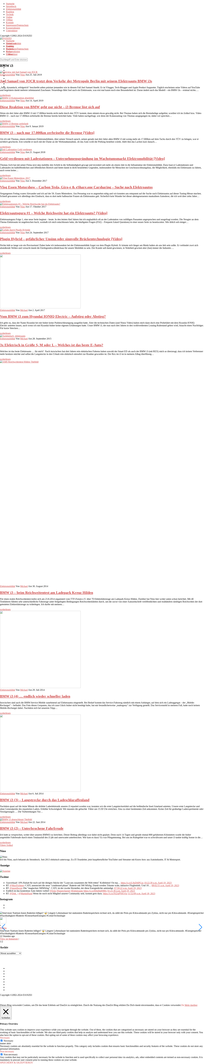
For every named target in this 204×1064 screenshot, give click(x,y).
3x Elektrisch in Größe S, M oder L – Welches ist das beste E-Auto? (51, 345)
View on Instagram (9, 939)
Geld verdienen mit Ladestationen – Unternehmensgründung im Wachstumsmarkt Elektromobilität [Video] (82, 159)
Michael (24, 310)
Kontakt (10, 22)
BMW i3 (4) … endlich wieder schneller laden (35, 696)
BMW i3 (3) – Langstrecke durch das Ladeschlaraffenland (44, 800)
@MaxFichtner (17, 885)
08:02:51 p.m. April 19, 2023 (165, 885)
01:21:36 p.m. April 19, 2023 (121, 891)
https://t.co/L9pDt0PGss (132, 882)
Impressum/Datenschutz (17, 25)
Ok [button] (182, 1005)
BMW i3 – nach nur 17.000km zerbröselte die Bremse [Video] (47, 133)
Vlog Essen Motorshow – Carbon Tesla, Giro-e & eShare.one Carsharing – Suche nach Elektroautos (76, 187)
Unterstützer (11, 30)
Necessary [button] (5, 1037)
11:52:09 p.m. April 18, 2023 (141, 893)
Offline (9, 20)
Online (9, 17)
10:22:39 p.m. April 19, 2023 (158, 882)
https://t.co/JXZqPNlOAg (115, 893)
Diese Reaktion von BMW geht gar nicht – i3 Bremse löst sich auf (50, 107)
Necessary (8, 1040)
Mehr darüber (191, 1005)
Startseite (10, 3)
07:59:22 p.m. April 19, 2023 (128, 888)
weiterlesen (5, 95)
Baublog (10, 11)
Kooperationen (13, 28)
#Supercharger (63, 891)
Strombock (11, 6)
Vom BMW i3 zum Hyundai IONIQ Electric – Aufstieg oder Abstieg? (53, 316)
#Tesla (53, 891)
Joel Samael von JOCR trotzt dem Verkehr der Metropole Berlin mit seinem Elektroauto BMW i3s (76, 81)
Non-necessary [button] (7, 1051)
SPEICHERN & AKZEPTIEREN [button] (16, 1062)
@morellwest (16, 888)
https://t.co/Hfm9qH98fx (95, 891)
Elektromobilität (13, 9)
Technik (10, 14)
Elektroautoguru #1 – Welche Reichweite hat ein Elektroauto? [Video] (53, 213)
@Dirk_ (13, 893)
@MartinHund (25, 893)
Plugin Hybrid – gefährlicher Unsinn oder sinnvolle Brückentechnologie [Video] (61, 239)
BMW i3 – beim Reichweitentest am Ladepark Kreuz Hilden (46, 593)
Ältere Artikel (6, 845)
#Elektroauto (77, 891)
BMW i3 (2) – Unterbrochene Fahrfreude (31, 828)
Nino (22, 100)
